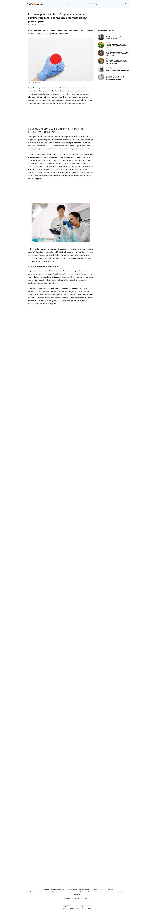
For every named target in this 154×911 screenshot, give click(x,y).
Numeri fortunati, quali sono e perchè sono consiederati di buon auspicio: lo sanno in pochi (117, 54)
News (120, 4)
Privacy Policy (80, 907)
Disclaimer (88, 907)
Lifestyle (95, 4)
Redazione (72, 907)
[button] (125, 4)
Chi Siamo (66, 907)
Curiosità (68, 4)
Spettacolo (104, 4)
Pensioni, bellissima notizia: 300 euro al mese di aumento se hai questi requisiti (117, 69)
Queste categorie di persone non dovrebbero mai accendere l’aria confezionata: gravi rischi (115, 78)
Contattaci (87, 898)
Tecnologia (112, 4)
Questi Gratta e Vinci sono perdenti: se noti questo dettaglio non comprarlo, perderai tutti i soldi (117, 62)
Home (61, 4)
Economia (87, 4)
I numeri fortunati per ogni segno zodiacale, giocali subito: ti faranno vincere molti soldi (116, 45)
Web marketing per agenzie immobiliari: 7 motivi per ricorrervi (117, 37)
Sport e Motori (78, 4)
